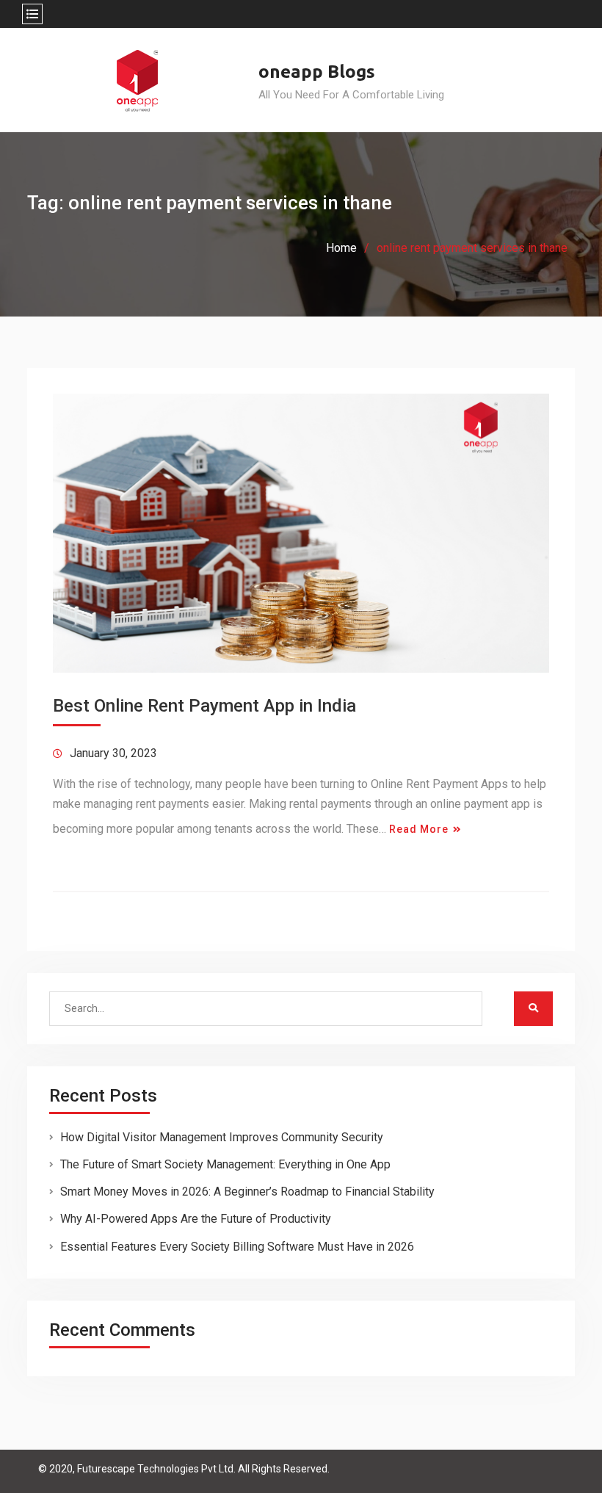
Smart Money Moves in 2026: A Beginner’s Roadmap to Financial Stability (247, 1192)
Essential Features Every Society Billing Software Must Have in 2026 (237, 1247)
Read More (419, 829)
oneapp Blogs (316, 72)
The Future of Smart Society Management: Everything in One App (225, 1164)
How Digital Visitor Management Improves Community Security (221, 1137)
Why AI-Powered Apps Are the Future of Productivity (195, 1219)
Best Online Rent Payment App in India (204, 705)
